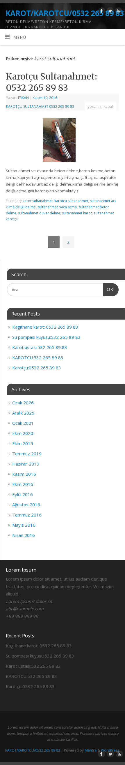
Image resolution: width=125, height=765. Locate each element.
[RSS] (118, 11)
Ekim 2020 (22, 433)
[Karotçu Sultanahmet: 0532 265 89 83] (63, 141)
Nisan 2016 (23, 535)
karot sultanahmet (38, 200)
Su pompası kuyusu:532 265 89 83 (46, 337)
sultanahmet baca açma (57, 207)
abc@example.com (25, 608)
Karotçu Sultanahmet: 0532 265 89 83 (51, 82)
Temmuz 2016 (27, 515)
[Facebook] (101, 11)
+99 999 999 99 (22, 616)
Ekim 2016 (22, 484)
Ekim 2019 (22, 443)
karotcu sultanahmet (71, 200)
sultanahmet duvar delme (39, 213)
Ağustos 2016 (26, 504)
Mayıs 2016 (23, 525)
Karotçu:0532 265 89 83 (36, 368)
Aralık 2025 (23, 413)
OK (108, 289)
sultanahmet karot (77, 213)
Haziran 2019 (25, 464)
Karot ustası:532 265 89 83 (39, 347)
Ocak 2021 (23, 423)
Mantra (91, 750)
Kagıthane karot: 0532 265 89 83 (45, 327)
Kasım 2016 (24, 474)
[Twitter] (109, 11)
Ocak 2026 (23, 403)
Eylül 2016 (22, 494)
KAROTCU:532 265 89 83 (37, 357)
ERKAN (23, 97)
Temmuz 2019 (27, 453)
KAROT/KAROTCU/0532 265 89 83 (65, 13)
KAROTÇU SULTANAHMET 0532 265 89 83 (40, 106)
